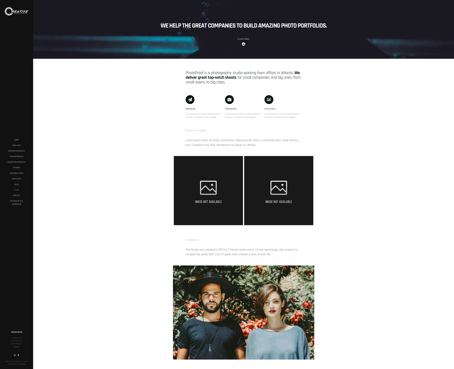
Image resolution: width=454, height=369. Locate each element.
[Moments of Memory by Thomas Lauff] (16, 9)
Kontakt (16, 347)
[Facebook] (18, 355)
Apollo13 (23, 364)
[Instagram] (14, 355)
